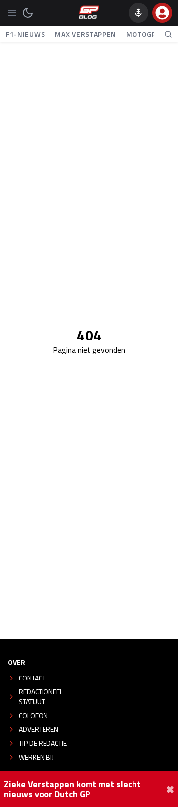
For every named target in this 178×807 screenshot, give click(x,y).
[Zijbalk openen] (12, 13)
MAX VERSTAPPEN (85, 34)
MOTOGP (141, 34)
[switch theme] (28, 13)
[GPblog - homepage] (89, 13)
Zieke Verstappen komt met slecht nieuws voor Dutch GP (72, 789)
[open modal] (162, 13)
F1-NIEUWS (25, 34)
